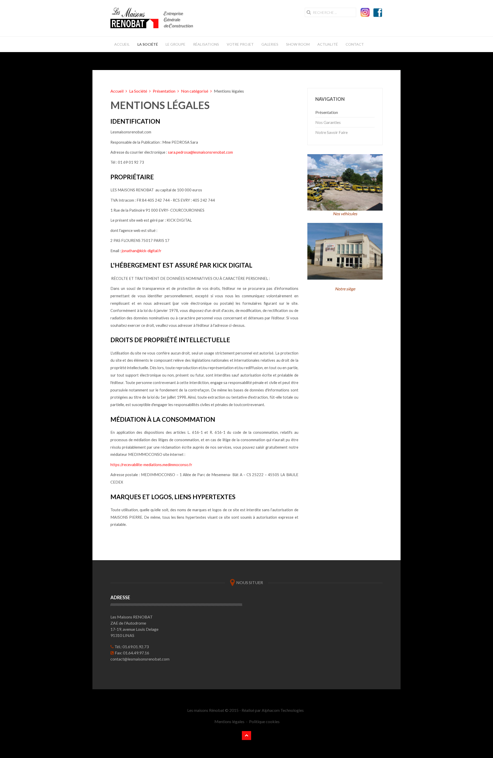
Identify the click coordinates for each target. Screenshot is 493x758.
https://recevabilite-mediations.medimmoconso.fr (151, 464)
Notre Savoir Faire (331, 132)
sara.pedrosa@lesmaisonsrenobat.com (200, 152)
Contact (355, 44)
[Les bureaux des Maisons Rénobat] (345, 251)
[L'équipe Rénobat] (345, 181)
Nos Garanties (328, 122)
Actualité (327, 44)
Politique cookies (264, 721)
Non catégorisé (194, 90)
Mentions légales (229, 721)
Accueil (122, 44)
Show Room (298, 44)
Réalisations (206, 44)
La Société (147, 44)
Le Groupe (175, 44)
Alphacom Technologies (283, 710)
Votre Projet (240, 44)
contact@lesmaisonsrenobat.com (139, 658)
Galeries (269, 44)
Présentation (164, 90)
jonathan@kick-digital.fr (142, 251)
